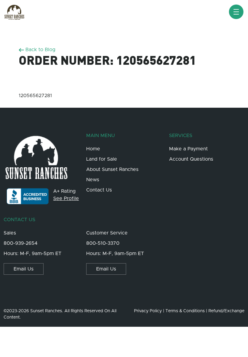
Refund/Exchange (226, 311)
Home (93, 148)
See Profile (66, 198)
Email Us (24, 269)
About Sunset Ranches (112, 169)
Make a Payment (188, 148)
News (92, 179)
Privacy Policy (148, 311)
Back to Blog (39, 49)
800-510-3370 (102, 243)
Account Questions (191, 159)
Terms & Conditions (185, 311)
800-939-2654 (21, 243)
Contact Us (99, 190)
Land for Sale (101, 159)
